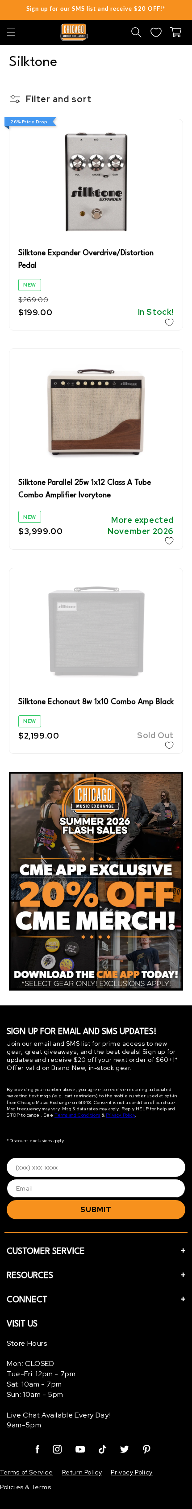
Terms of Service (26, 1472)
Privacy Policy (120, 1115)
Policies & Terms (25, 1487)
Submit (96, 1209)
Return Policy (82, 1472)
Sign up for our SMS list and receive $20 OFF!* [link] (96, 8)
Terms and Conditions (77, 1115)
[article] (96, 882)
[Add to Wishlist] (169, 322)
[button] (11, 32)
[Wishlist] (156, 32)
